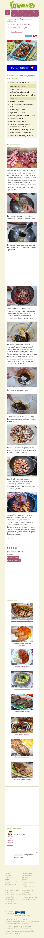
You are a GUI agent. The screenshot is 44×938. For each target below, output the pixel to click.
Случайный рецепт (11, 903)
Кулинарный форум (28, 890)
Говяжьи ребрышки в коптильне (22, 779)
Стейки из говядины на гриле (22, 711)
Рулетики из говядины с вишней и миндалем (22, 644)
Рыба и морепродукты (12, 881)
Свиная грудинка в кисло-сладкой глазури (22, 621)
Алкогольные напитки (12, 890)
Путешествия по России (29, 899)
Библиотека (25, 892)
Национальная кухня (11, 899)
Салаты (7, 873)
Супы (7, 879)
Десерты (25, 879)
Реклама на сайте (27, 896)
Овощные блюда (27, 873)
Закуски (7, 883)
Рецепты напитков (28, 886)
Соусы (24, 884)
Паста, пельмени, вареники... (27, 876)
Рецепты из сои (10, 892)
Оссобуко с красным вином (22, 666)
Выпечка (8, 875)
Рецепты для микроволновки (10, 896)
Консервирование (10, 884)
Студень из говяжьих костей (22, 757)
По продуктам (9, 901)
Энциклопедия (26, 894)
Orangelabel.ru (9, 913)
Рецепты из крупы (28, 881)
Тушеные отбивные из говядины (22, 689)
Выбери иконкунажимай (10, 841)
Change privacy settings (22, 915)
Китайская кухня (13, 557)
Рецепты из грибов (28, 883)
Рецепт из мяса (9, 877)
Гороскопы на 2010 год (29, 897)
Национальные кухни (26, 19)
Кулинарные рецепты (12, 19)
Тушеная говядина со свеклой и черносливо (22, 735)
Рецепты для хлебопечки (13, 894)
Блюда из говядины (13, 560)
